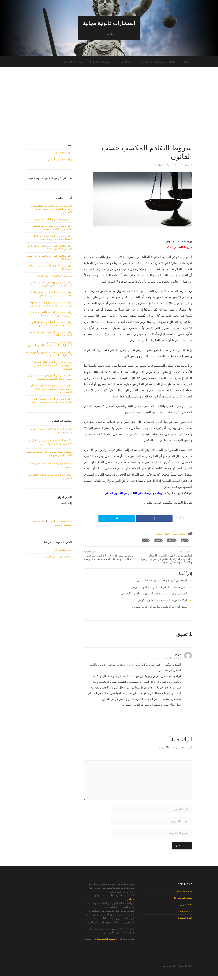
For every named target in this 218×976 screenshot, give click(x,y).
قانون (157, 540)
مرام (178, 654)
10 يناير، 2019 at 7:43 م (169, 657)
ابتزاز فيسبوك (184, 917)
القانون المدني (179, 533)
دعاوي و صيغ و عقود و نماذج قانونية (157, 61)
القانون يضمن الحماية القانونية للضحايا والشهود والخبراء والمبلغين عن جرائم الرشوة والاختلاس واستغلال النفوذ (166, 557)
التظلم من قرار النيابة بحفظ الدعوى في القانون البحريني (154, 593)
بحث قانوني (186, 904)
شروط (171, 540)
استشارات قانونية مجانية (109, 23)
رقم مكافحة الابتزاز (102, 61)
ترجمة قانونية (185, 911)
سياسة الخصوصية (106, 938)
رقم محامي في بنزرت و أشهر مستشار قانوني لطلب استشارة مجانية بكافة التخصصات (51, 388)
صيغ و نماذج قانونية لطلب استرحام (53, 219)
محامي (185, 61)
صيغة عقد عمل (184, 891)
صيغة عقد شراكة (183, 897)
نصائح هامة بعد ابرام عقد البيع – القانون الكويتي (160, 587)
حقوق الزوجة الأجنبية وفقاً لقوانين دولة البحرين (160, 606)
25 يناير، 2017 (185, 164)
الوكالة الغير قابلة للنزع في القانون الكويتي (163, 600)
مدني (145, 540)
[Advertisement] (109, 105)
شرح (184, 540)
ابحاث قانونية (126, 61)
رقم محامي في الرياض (59, 159)
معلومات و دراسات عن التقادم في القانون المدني (136, 493)
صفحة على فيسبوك (74, 61)
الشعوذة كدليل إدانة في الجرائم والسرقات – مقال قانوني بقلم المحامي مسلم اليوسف (109, 556)
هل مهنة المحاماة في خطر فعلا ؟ (54, 275)
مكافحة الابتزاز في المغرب (58, 556)
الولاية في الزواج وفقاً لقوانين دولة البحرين (162, 580)
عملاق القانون (163, 533)
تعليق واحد (158, 164)
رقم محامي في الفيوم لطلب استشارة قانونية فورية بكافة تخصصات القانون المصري (52, 365)
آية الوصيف (171, 164)
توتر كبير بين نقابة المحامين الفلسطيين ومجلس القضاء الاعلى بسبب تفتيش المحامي (51, 209)
